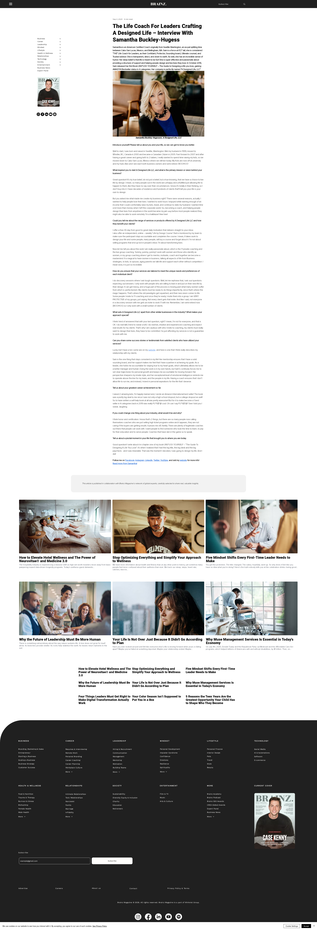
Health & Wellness (45, 53)
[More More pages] (71, 771)
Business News (43, 68)
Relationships (43, 56)
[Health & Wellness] (60, 53)
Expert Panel (42, 71)
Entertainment (43, 65)
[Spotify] (54, 114)
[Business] (60, 38)
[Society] (60, 62)
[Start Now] (65, 568)
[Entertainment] (60, 64)
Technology (42, 59)
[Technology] (60, 59)
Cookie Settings (292, 926)
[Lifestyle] (60, 50)
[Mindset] (60, 47)
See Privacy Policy (99, 926)
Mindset (40, 47)
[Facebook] (42, 114)
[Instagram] (38, 114)
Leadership (42, 44)
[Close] (314, 926)
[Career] (60, 41)
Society (40, 62)
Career (40, 42)
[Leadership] (60, 44)
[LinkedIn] (46, 114)
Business (41, 39)
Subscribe (223, 4)
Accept (306, 926)
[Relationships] (60, 56)
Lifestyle (41, 50)
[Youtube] (50, 114)
